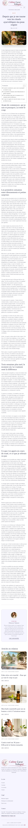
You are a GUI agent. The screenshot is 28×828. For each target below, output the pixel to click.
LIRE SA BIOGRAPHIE (14, 638)
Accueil (3, 782)
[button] (21, 7)
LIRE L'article (5, 680)
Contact (3, 789)
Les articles (3, 787)
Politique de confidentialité (7, 800)
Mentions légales (4, 798)
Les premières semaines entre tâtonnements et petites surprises (14, 92)
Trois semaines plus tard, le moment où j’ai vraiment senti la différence (13, 96)
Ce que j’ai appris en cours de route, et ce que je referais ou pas (14, 100)
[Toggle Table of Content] (23, 86)
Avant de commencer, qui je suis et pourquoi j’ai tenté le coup (13, 88)
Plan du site (3, 803)
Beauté (5, 653)
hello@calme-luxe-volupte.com (8, 815)
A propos (3, 785)
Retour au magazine (14, 9)
